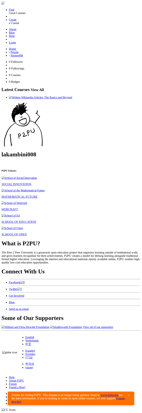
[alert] (71, 398)
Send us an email (19, 309)
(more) (29, 367)
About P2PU (16, 380)
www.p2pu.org (109, 395)
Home (12, 48)
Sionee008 (17, 55)
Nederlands (32, 340)
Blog (12, 32)
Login (12, 42)
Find (11, 9)
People (14, 52)
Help (12, 35)
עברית (29, 357)
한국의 (29, 363)
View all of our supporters (98, 327)
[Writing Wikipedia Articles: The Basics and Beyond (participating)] (40, 97)
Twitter (13, 289)
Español (30, 350)
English (29, 337)
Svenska (30, 354)
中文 (28, 344)
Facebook (14, 282)
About (12, 29)
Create (12, 19)
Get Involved (16, 295)
